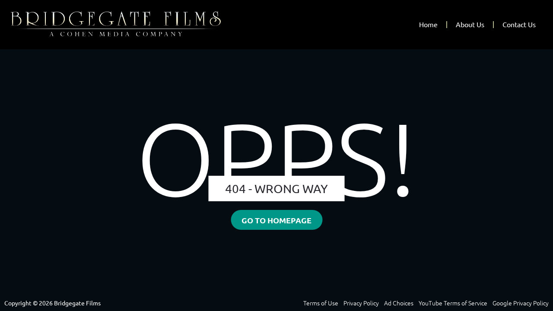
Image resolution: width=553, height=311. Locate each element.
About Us (470, 25)
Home (428, 25)
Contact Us (519, 25)
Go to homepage (276, 220)
